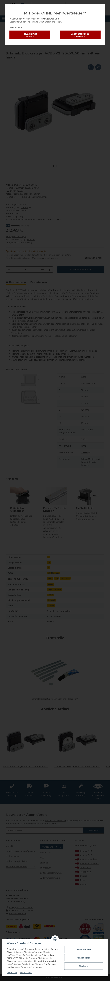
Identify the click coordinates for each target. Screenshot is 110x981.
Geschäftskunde (80, 35)
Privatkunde (30, 35)
